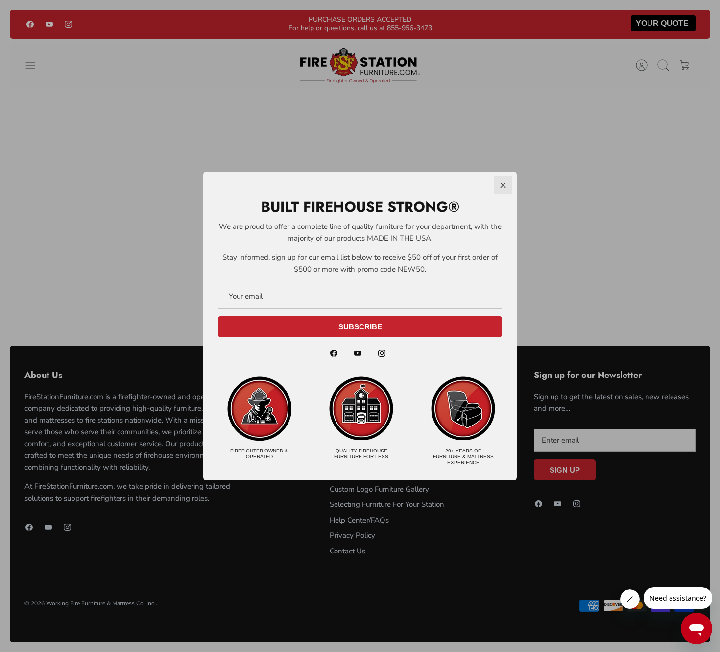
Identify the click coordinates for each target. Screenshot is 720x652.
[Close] (503, 185)
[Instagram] (381, 353)
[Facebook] (333, 353)
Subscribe (360, 327)
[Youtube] (357, 353)
